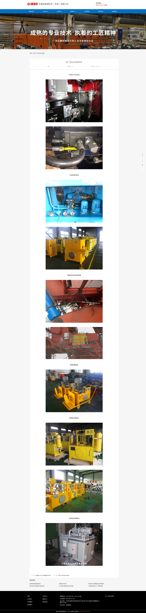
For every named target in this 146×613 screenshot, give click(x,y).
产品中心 (45, 11)
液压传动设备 (41, 53)
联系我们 (114, 11)
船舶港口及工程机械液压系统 (43, 575)
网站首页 (31, 11)
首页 (31, 53)
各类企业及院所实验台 (64, 575)
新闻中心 (73, 11)
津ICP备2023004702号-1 (84, 611)
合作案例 (86, 11)
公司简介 (59, 11)
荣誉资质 (100, 11)
